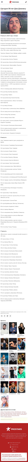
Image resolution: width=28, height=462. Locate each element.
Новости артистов (7, 416)
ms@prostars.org (14, 446)
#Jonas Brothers (23, 414)
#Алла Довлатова (4, 415)
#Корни (14, 414)
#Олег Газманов (7, 411)
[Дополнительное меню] (26, 2)
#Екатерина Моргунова (8, 414)
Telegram (15, 449)
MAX (15, 451)
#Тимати (2, 411)
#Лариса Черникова (17, 413)
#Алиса (12, 411)
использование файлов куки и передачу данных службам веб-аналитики (13, 458)
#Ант (22, 413)
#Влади (9, 415)
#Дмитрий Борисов (9, 413)
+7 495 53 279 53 (14, 444)
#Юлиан (18, 414)
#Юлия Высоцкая (18, 411)
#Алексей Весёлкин (15, 415)
